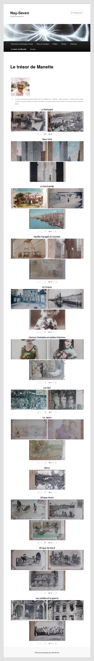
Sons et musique (43, 44)
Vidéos (55, 44)
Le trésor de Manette (18, 49)
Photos (63, 44)
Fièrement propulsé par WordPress (47, 653)
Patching (73, 44)
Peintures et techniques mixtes (22, 44)
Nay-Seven (19, 12)
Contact (33, 49)
